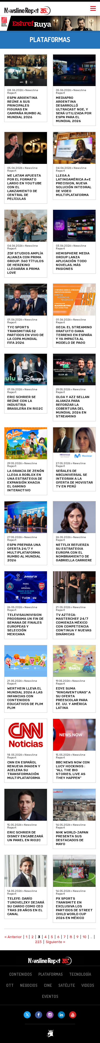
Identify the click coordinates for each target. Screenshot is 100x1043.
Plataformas (50, 974)
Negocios (29, 985)
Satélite (66, 985)
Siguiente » (55, 942)
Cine (48, 985)
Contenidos (20, 974)
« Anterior (13, 937)
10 (84, 937)
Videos (87, 985)
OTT (10, 985)
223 (38, 942)
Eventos (50, 996)
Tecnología (80, 974)
